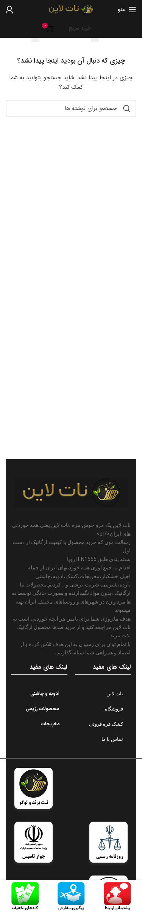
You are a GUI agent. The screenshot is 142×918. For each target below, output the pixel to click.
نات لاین (114, 693)
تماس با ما (112, 739)
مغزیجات (50, 724)
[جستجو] (127, 108)
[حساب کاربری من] (9, 9)
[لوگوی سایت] (71, 9)
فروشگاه (114, 709)
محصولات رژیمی (43, 709)
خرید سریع (80, 28)
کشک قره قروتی (106, 724)
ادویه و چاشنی (45, 694)
